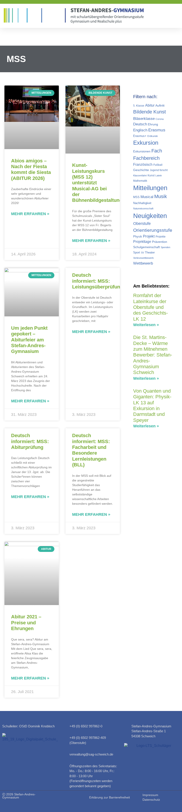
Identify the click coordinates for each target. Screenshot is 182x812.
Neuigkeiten (150, 215)
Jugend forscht (159, 170)
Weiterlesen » (146, 325)
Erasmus (156, 130)
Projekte (161, 236)
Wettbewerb (143, 263)
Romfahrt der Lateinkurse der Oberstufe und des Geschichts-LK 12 (150, 307)
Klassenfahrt (140, 175)
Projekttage (142, 241)
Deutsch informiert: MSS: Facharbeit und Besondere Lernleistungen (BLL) (91, 450)
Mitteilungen (150, 187)
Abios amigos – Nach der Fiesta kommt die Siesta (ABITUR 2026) (31, 169)
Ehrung (153, 124)
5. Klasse (138, 105)
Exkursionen (141, 151)
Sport (136, 252)
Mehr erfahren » (30, 214)
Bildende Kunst (149, 112)
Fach (156, 151)
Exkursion (145, 143)
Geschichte (141, 170)
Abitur (149, 105)
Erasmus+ (139, 136)
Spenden (165, 247)
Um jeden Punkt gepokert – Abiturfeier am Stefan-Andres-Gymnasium (29, 339)
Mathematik (140, 180)
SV (142, 252)
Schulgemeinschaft (146, 247)
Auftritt (159, 105)
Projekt (149, 236)
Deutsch (140, 124)
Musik (160, 196)
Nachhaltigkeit (142, 203)
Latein (158, 175)
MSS (136, 197)
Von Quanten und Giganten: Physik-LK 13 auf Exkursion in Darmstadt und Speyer (152, 405)
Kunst (151, 175)
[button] (175, 15)
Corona (160, 119)
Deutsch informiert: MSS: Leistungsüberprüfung (97, 281)
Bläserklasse (144, 118)
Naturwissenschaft (143, 208)
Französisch (142, 164)
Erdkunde (152, 136)
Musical (146, 197)
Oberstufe (142, 223)
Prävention (159, 241)
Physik (137, 236)
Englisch (140, 130)
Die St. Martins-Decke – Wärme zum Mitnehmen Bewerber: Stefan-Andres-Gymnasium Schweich (152, 355)
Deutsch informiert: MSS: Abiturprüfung (30, 441)
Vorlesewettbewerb (143, 258)
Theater (150, 252)
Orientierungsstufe (152, 230)
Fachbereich (146, 158)
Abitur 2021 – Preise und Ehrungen (26, 622)
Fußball (157, 164)
